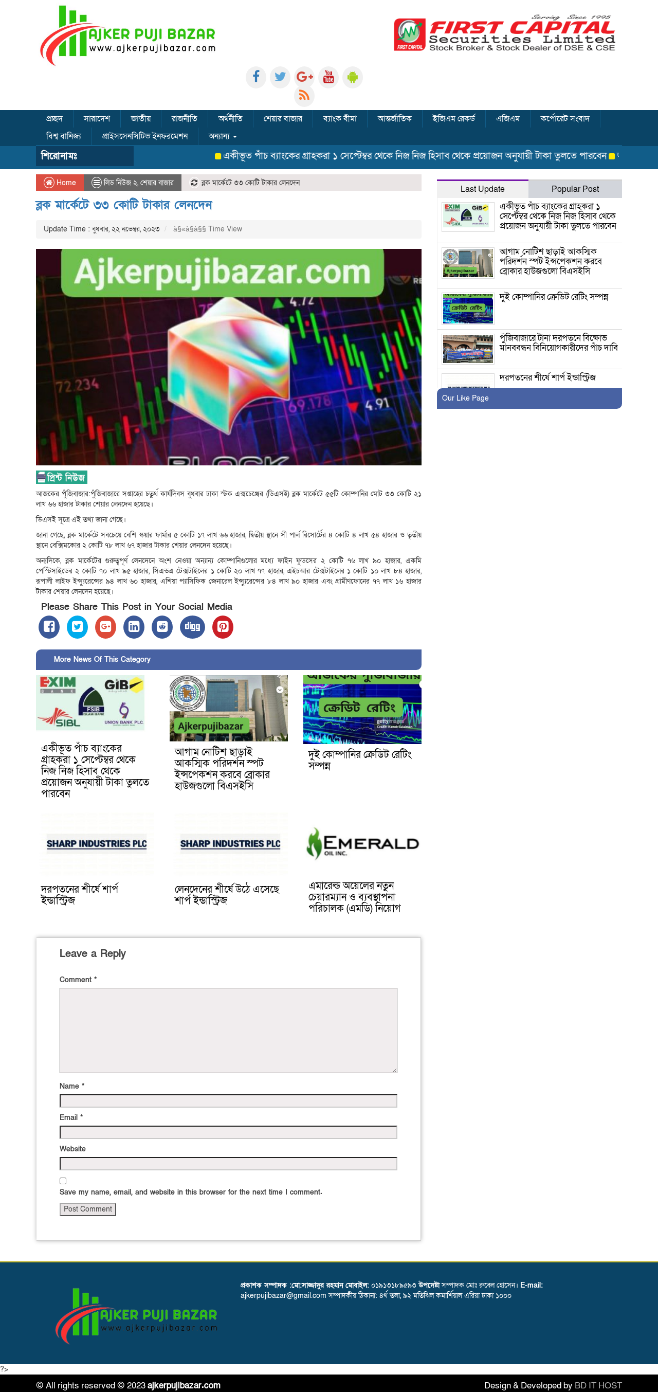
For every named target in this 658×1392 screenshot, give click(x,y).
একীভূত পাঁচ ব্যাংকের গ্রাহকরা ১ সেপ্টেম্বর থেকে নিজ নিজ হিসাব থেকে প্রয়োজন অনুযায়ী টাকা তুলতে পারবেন (383, 156)
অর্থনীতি (230, 118)
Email (71, 1118)
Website (73, 1149)
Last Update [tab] (483, 189)
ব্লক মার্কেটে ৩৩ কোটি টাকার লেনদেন (124, 205)
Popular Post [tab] (575, 189)
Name (72, 1086)
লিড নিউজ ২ (120, 183)
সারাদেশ (97, 118)
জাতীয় (141, 118)
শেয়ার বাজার (283, 118)
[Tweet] (77, 627)
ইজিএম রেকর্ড (454, 118)
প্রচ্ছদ (54, 118)
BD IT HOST (598, 1385)
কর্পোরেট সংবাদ (565, 118)
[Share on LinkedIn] (133, 627)
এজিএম (508, 118)
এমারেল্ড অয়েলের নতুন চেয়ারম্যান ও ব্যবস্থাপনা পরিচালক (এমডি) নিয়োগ (354, 897)
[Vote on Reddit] (162, 627)
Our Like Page (465, 398)
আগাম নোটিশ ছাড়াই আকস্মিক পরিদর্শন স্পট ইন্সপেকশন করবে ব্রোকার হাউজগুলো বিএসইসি (222, 769)
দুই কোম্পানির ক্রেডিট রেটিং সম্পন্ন (359, 760)
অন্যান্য (220, 136)
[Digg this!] (192, 627)
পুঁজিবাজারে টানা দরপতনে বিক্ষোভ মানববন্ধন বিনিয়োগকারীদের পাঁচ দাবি (559, 343)
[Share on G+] (105, 627)
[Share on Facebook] (49, 627)
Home (65, 183)
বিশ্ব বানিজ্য (63, 136)
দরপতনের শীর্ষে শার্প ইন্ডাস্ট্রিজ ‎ (79, 895)
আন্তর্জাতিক (395, 118)
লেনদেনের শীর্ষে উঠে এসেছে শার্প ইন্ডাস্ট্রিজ (227, 895)
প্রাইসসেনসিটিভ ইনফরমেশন (145, 136)
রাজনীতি (184, 118)
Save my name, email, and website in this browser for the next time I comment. (191, 1192)
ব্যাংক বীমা (340, 118)
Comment (78, 980)
